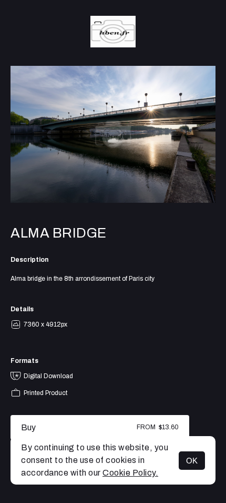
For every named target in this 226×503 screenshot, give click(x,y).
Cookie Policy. (130, 472)
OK (192, 460)
